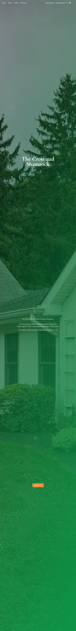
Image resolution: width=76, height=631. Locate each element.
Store (4, 3)
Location (16, 3)
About (9, 3)
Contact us (23, 3)
